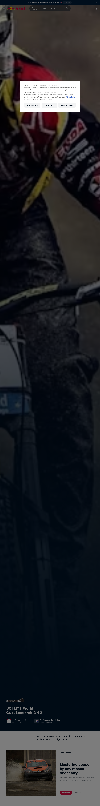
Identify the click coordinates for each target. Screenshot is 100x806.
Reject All (49, 105)
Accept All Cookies (67, 105)
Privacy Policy (71, 97)
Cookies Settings (32, 105)
